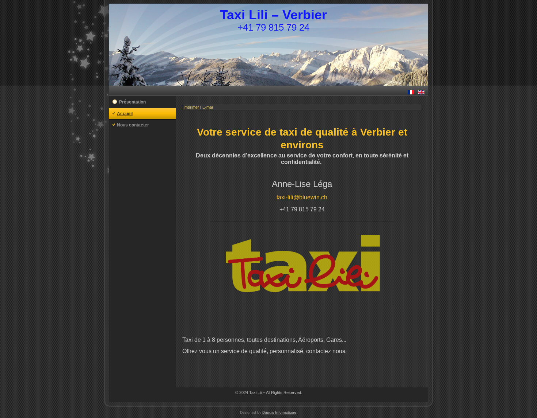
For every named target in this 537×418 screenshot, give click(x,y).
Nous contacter (133, 125)
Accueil (125, 113)
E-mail (207, 107)
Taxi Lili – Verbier (273, 14)
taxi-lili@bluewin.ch (302, 197)
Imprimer (191, 107)
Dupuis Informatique (279, 412)
